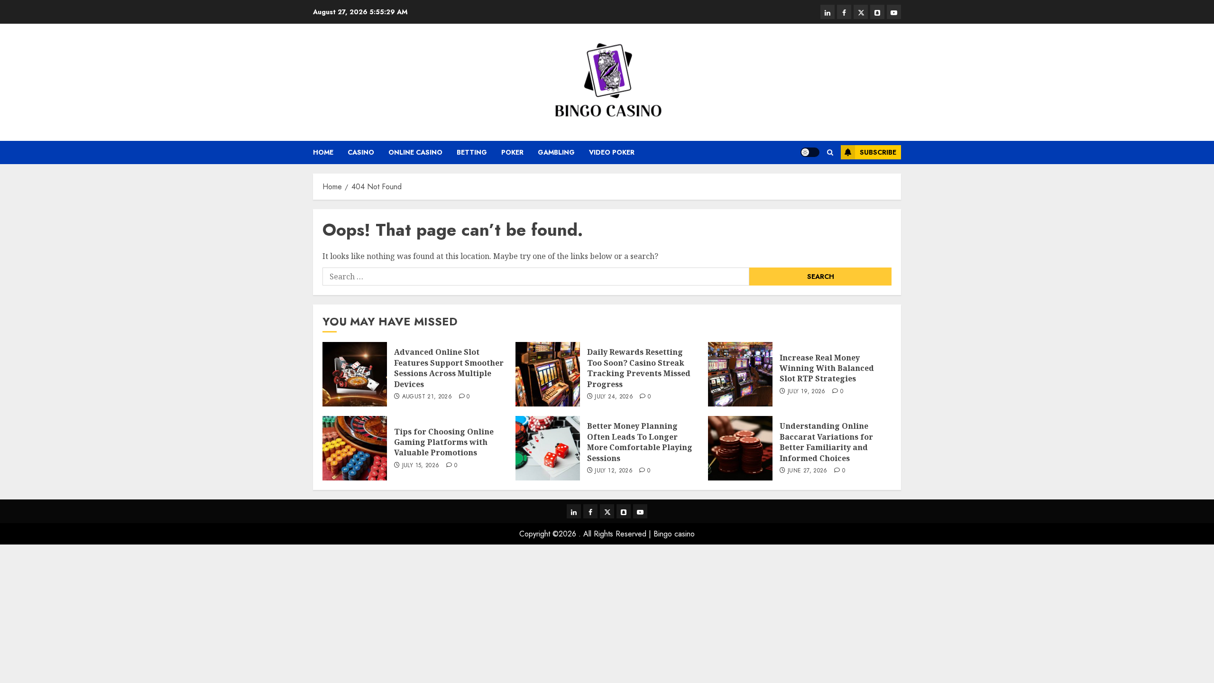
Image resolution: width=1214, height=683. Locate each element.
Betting (472, 152)
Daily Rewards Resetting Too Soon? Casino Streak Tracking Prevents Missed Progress (638, 368)
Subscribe (878, 152)
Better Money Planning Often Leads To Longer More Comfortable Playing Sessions (639, 442)
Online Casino (415, 152)
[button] (830, 152)
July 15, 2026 (421, 466)
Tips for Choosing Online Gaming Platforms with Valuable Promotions (444, 442)
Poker (512, 152)
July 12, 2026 (614, 471)
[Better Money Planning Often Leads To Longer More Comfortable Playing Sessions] (547, 448)
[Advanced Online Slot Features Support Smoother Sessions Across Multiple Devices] (354, 374)
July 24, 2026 (614, 397)
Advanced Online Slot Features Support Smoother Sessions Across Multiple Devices (449, 368)
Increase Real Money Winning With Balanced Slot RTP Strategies (827, 368)
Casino (361, 152)
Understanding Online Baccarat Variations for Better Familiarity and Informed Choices (826, 442)
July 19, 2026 (807, 392)
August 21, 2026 (427, 397)
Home (323, 152)
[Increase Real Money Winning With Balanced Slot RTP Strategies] (740, 374)
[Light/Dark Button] (809, 152)
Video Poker (612, 152)
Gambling (556, 152)
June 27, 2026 (808, 471)
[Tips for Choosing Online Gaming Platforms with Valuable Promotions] (354, 448)
